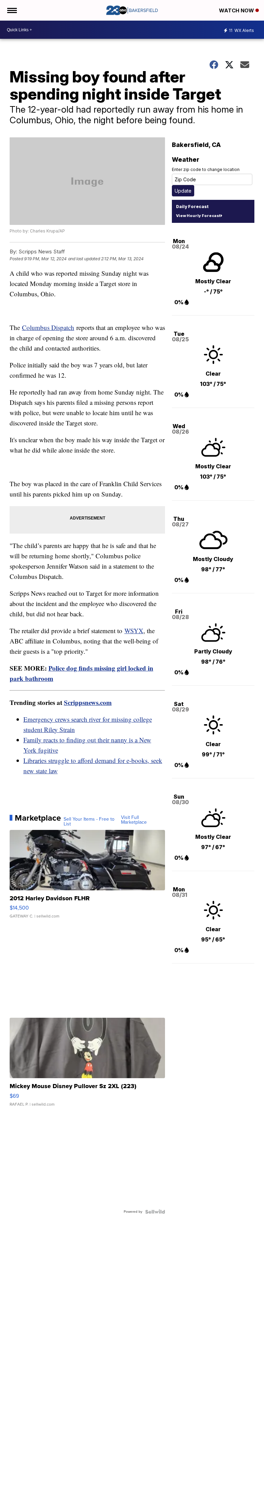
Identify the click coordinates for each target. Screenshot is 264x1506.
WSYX (133, 630)
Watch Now (237, 10)
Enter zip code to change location (206, 169)
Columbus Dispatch (48, 327)
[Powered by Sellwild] (155, 1211)
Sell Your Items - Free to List (89, 821)
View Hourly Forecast (198, 215)
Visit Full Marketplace (134, 820)
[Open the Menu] (11, 10)
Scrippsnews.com (88, 702)
